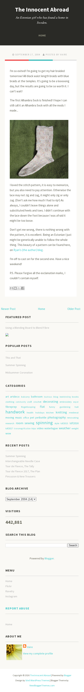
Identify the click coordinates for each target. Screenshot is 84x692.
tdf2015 (64, 423)
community (21, 401)
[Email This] (11, 288)
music (18, 417)
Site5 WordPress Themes (37, 680)
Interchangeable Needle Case (22, 461)
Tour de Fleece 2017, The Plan (22, 471)
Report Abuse (17, 608)
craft (29, 401)
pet (32, 417)
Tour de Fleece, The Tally (19, 466)
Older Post (73, 309)
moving (9, 417)
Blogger (49, 558)
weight (75, 428)
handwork (15, 412)
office (26, 417)
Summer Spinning (15, 365)
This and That (13, 357)
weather (65, 428)
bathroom (37, 396)
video (40, 428)
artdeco (15, 396)
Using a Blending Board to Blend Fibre (27, 327)
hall (77, 406)
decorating (50, 401)
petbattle (40, 417)
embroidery (66, 401)
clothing (9, 401)
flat (42, 406)
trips (33, 428)
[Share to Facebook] (23, 288)
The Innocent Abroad (42, 9)
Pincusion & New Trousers (20, 476)
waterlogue (51, 428)
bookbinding (65, 396)
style (57, 423)
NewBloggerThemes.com (42, 685)
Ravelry (9, 591)
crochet (37, 401)
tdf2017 (9, 428)
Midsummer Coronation (19, 372)
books (75, 396)
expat (76, 401)
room (19, 423)
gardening (65, 406)
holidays (39, 412)
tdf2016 (74, 423)
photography (56, 417)
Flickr (8, 586)
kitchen (50, 412)
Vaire (30, 647)
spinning (44, 422)
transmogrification (22, 428)
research (9, 423)
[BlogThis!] (15, 288)
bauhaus (48, 396)
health (30, 412)
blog (55, 396)
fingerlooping (28, 406)
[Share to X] (19, 288)
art (7, 396)
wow (8, 433)
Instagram (11, 596)
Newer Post (8, 309)
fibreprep (11, 407)
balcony (25, 396)
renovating (73, 417)
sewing (29, 423)
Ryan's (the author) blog (28, 250)
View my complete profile (38, 653)
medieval (74, 412)
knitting (61, 412)
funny (52, 406)
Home (42, 35)
